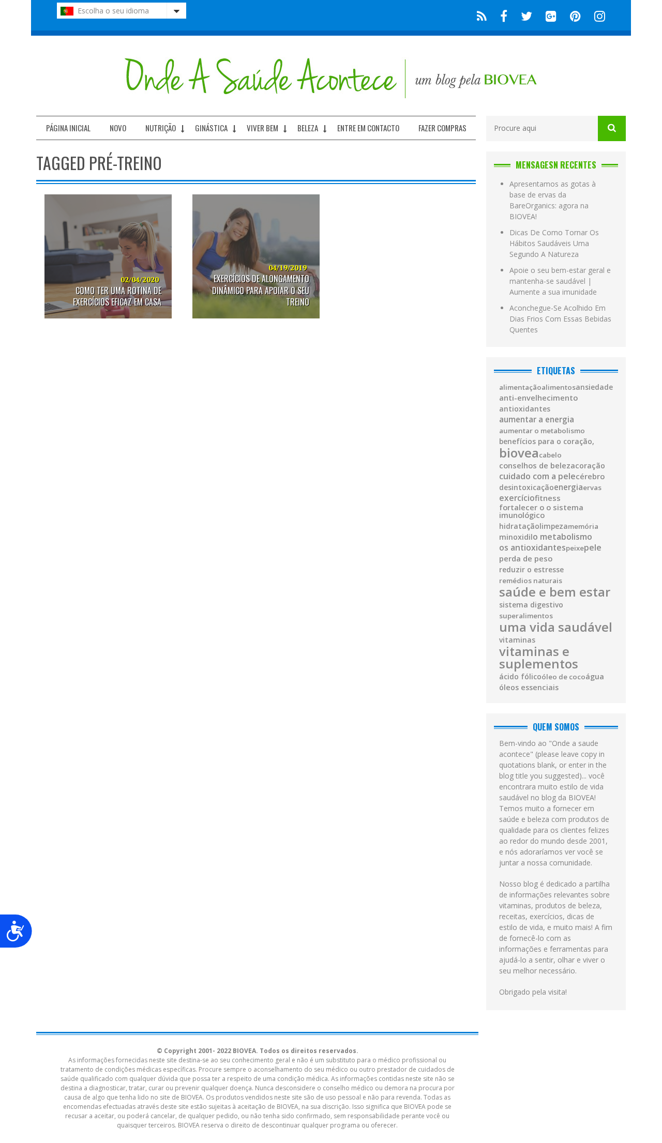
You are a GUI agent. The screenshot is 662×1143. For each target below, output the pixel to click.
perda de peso (525, 558)
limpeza (553, 526)
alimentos (558, 387)
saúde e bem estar (554, 592)
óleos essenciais (529, 687)
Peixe (575, 548)
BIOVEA (519, 453)
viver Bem (262, 127)
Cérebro (590, 476)
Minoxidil (516, 537)
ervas (592, 487)
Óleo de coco (563, 677)
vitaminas (517, 640)
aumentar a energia (536, 419)
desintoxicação (526, 487)
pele (592, 547)
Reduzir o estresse (531, 569)
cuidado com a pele (537, 476)
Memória (583, 526)
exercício (517, 498)
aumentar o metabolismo (542, 431)
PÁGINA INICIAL (68, 127)
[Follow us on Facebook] (504, 15)
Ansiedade (594, 387)
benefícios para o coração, (546, 441)
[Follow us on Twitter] (526, 15)
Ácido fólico (520, 676)
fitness (548, 498)
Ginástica (211, 127)
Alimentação (520, 387)
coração (590, 465)
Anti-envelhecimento (538, 398)
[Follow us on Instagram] (596, 15)
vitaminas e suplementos (538, 657)
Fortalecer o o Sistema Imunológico (541, 511)
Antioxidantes (524, 409)
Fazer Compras (442, 127)
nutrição (160, 127)
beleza (307, 127)
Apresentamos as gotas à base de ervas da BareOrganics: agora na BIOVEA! (552, 200)
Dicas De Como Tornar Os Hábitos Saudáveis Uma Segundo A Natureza (554, 243)
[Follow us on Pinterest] (575, 15)
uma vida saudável (555, 627)
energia (568, 487)
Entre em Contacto (368, 127)
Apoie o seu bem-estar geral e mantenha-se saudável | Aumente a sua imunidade (560, 281)
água (594, 676)
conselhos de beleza (537, 465)
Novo (118, 127)
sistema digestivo (531, 604)
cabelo (550, 455)
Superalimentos (526, 616)
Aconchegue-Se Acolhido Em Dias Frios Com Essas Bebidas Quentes (560, 318)
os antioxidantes (532, 548)
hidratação (519, 526)
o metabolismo (562, 536)
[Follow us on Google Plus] (551, 15)
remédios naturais (530, 580)
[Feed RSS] (482, 15)
